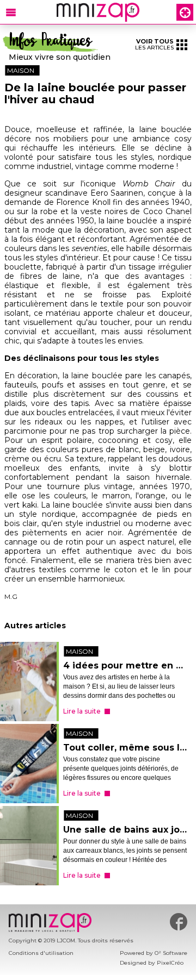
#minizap (178, 921)
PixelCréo (170, 962)
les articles (154, 44)
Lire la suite (82, 711)
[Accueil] (98, 12)
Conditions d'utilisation (41, 953)
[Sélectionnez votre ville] (184, 12)
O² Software (171, 953)
